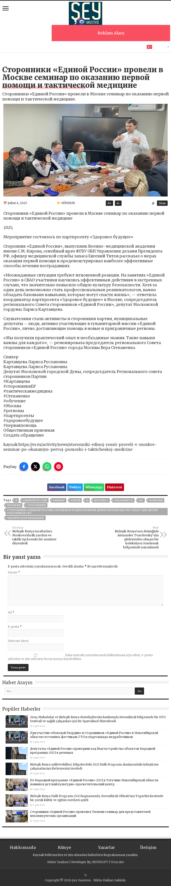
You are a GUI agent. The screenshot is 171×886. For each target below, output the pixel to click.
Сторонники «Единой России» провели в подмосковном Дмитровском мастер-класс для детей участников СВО (82, 512)
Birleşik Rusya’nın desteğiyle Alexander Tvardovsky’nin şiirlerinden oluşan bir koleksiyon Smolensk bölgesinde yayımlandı (137, 537)
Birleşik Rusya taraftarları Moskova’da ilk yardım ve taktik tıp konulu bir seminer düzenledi (34, 535)
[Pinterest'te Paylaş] (58, 466)
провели (14, 505)
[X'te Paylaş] (35, 466)
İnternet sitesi (18, 641)
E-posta (15, 627)
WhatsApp (94, 487)
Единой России (35, 500)
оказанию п (123, 500)
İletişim (148, 847)
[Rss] (85, 875)
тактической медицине (25, 517)
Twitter (75, 487)
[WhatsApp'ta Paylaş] (47, 466)
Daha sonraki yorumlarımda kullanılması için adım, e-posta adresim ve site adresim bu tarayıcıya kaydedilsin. (80, 657)
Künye (64, 847)
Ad (11, 612)
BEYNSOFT (100, 862)
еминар (59, 500)
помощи (156, 500)
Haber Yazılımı (58, 862)
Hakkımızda (23, 847)
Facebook (57, 487)
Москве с (101, 500)
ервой (75, 500)
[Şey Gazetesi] (85, 13)
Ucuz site (117, 862)
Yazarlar (106, 847)
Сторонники (36, 505)
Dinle (162, 203)
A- (118, 203)
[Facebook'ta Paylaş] (23, 466)
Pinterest (114, 487)
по (141, 500)
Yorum (14, 572)
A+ (109, 203)
